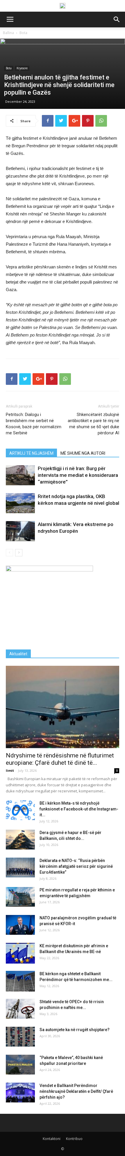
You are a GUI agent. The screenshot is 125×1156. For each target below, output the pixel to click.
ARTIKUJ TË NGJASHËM (31, 453)
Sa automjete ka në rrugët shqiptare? (75, 1029)
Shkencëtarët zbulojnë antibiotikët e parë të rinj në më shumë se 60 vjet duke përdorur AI (93, 424)
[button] (117, 19)
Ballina (8, 32)
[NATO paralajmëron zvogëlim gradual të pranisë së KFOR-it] (20, 925)
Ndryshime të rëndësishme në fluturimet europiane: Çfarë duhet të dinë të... (60, 759)
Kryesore (22, 68)
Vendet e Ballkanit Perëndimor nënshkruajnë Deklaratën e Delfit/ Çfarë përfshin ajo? (76, 1091)
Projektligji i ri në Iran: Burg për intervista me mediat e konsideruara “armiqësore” (78, 475)
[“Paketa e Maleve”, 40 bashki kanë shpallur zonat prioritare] (20, 1065)
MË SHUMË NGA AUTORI (82, 453)
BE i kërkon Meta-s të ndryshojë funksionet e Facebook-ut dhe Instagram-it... (79, 809)
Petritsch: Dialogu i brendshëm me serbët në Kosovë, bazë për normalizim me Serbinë (33, 424)
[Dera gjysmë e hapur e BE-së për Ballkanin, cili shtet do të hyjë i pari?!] (20, 840)
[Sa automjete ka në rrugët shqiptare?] (20, 1037)
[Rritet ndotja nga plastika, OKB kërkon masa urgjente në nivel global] (20, 503)
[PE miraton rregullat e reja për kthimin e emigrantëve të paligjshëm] (20, 897)
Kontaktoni (51, 1138)
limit (10, 770)
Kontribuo (74, 1138)
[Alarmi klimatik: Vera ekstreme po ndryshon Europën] (20, 531)
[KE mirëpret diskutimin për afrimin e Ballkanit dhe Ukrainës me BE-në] (20, 953)
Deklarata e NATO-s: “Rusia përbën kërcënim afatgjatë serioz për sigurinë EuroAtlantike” (76, 866)
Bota (23, 32)
